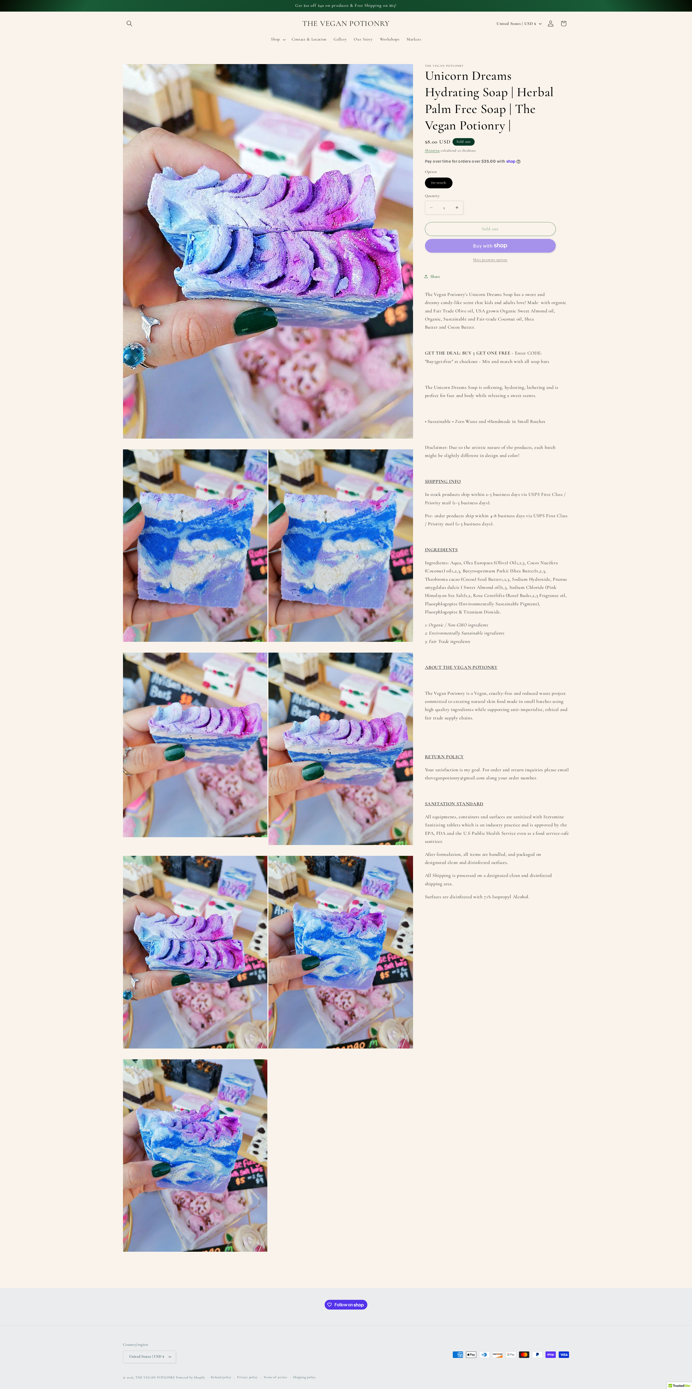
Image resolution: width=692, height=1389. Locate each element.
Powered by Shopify (190, 1377)
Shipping (432, 150)
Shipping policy (304, 1377)
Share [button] (435, 276)
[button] (129, 23)
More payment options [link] (490, 260)
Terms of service (275, 1377)
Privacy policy (247, 1377)
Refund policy (221, 1377)
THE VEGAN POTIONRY (155, 1377)
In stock (442, 184)
